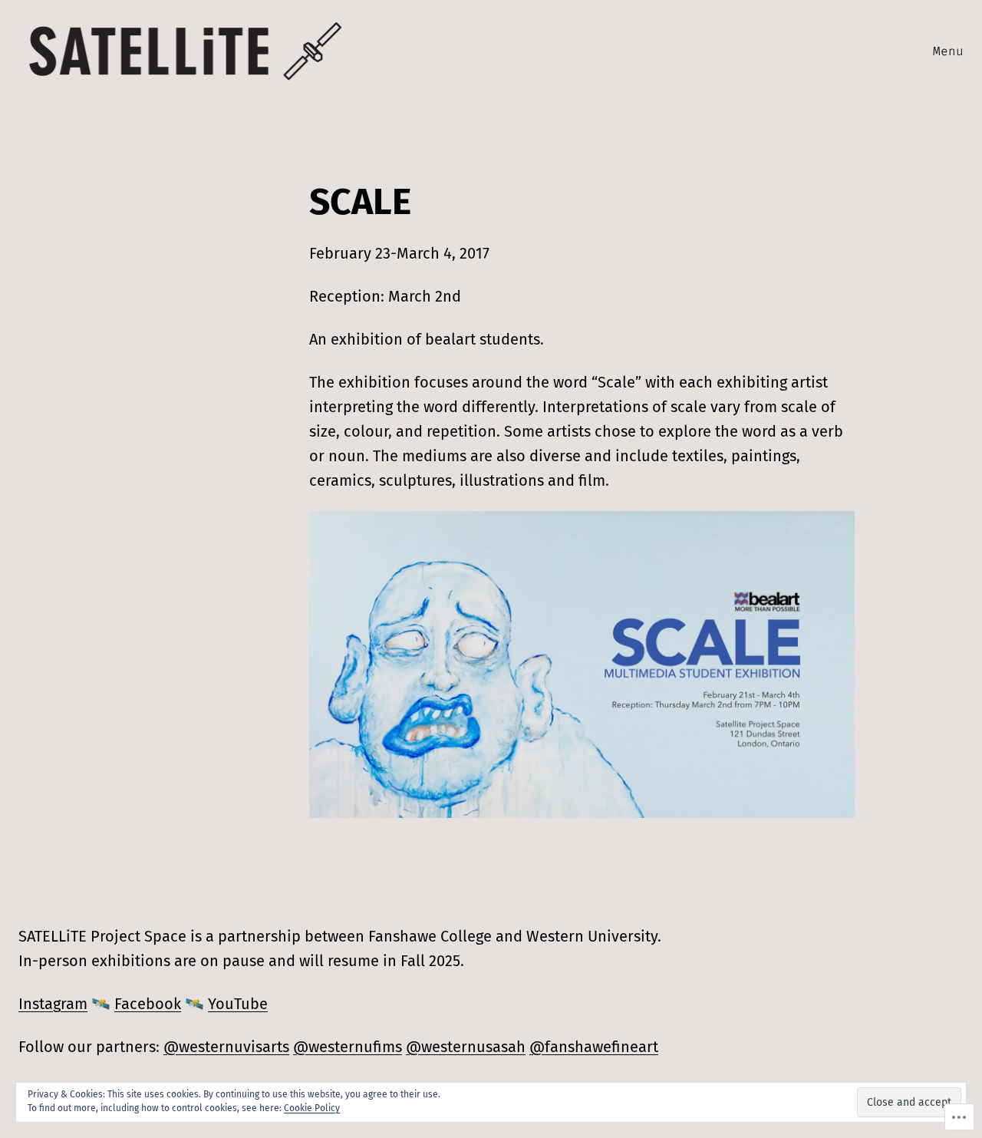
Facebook (147, 1004)
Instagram (52, 1004)
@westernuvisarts (226, 1046)
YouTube (238, 1004)
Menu (948, 51)
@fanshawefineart (593, 1046)
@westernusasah (466, 1046)
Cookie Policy (312, 1108)
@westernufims (347, 1046)
